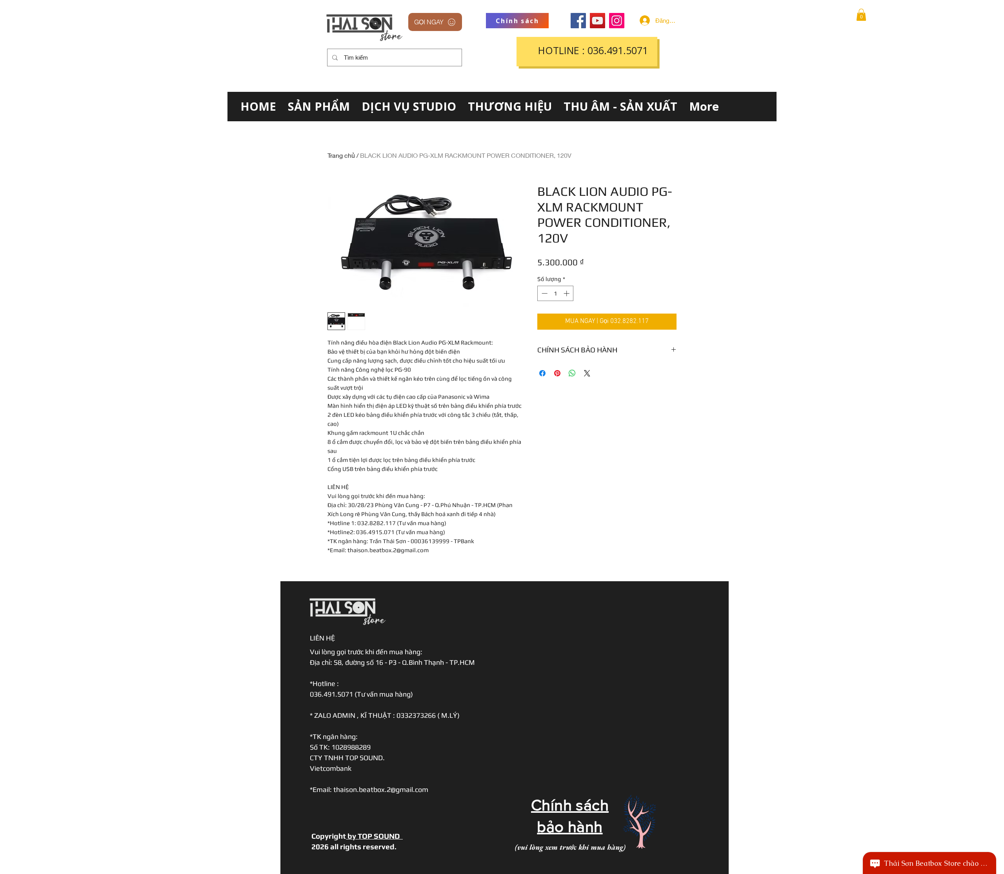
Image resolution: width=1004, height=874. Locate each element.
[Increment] (567, 293)
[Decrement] (543, 293)
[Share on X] (587, 373)
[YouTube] (597, 20)
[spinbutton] (555, 293)
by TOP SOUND (374, 836)
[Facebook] (578, 20)
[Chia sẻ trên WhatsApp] (572, 373)
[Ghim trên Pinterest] (557, 373)
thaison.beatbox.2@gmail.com (380, 789)
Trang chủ (341, 155)
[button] (861, 15)
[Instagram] (616, 20)
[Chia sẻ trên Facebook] (542, 373)
